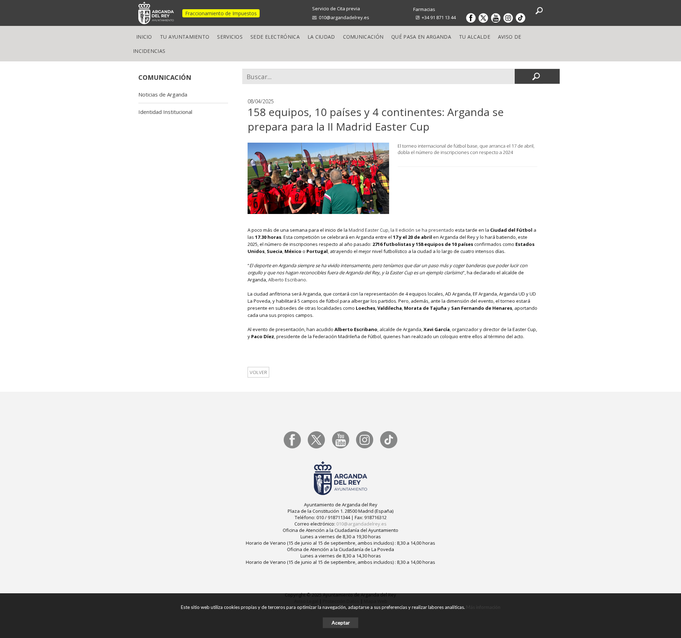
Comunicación (363, 36)
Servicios (230, 36)
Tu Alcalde (474, 36)
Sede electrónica (275, 36)
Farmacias (424, 9)
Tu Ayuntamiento (185, 36)
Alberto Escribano (287, 279)
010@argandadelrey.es (343, 17)
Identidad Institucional (165, 111)
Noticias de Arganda (162, 94)
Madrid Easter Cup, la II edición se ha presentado (401, 230)
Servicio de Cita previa (336, 8)
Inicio (144, 36)
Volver (258, 372)
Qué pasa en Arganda (421, 36)
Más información (483, 607)
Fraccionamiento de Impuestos (221, 13)
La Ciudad (321, 36)
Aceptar (341, 623)
